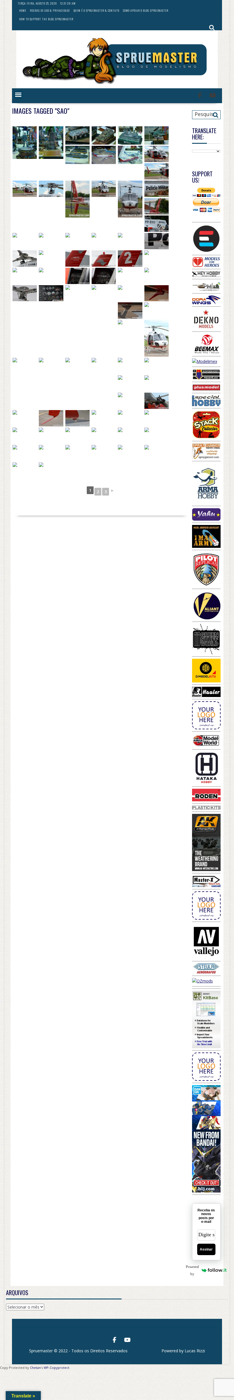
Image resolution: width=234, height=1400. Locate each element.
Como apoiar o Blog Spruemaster (145, 10)
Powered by (195, 1270)
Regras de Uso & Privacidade (50, 10)
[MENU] (18, 95)
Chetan (35, 1367)
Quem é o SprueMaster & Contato (96, 10)
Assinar (206, 1249)
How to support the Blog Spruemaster (46, 19)
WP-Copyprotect (56, 1367)
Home (22, 10)
